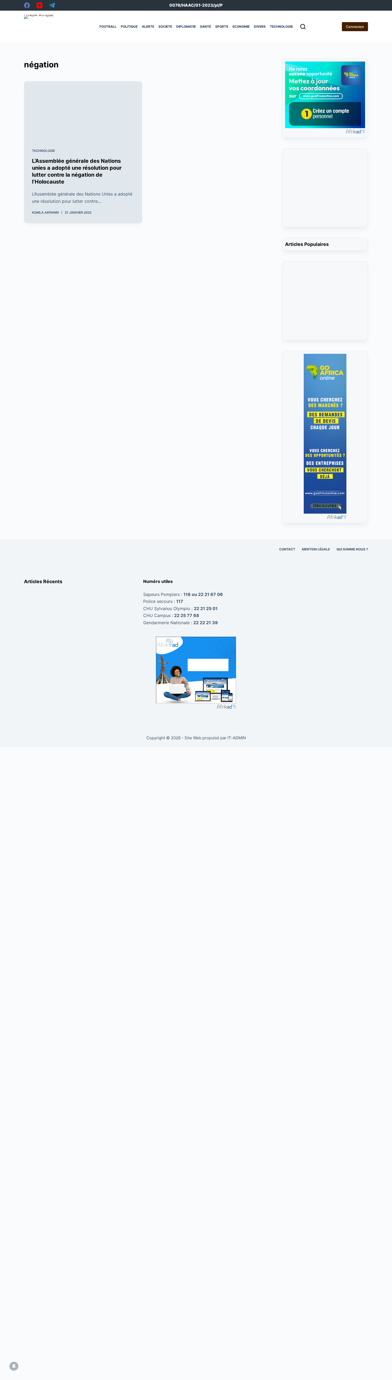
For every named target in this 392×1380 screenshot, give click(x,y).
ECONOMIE (241, 27)
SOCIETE (165, 27)
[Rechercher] (303, 26)
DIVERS (260, 27)
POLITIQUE (129, 27)
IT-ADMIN (236, 737)
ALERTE (148, 27)
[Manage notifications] (14, 1366)
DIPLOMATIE (186, 27)
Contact (287, 549)
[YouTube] (39, 5)
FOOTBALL (108, 27)
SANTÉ (205, 27)
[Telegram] (52, 5)
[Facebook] (27, 5)
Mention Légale (316, 549)
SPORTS (221, 27)
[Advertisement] (325, 191)
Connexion (355, 27)
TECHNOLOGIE (281, 27)
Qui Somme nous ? (352, 549)
